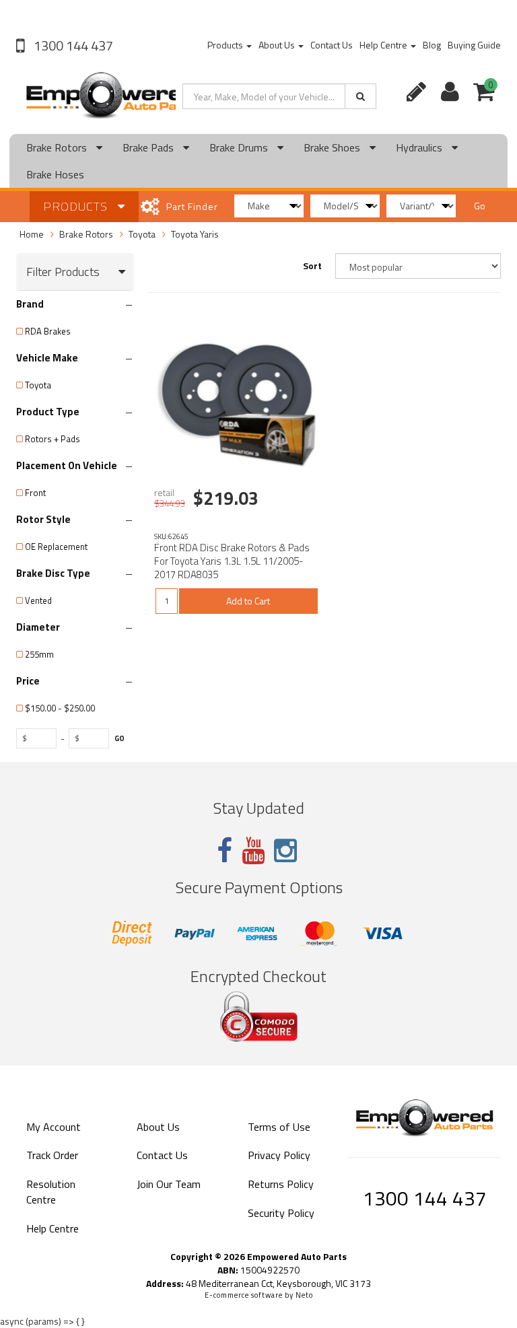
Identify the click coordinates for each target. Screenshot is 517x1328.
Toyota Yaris (195, 234)
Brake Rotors (58, 147)
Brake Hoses (55, 174)
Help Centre (384, 45)
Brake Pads (149, 147)
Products (226, 45)
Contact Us (331, 45)
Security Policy (281, 1213)
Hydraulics (420, 147)
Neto (304, 1295)
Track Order (52, 1155)
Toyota (142, 234)
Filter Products (63, 272)
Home (32, 234)
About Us (277, 45)
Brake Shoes (333, 147)
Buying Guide (474, 45)
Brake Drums (240, 147)
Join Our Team (169, 1184)
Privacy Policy (279, 1155)
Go (479, 206)
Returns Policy (281, 1184)
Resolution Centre (50, 1192)
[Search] (360, 96)
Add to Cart (248, 601)
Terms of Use (279, 1127)
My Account (53, 1127)
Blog (432, 45)
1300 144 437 (72, 45)
